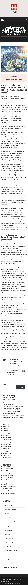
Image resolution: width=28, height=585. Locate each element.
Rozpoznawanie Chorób (10, 486)
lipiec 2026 (6, 427)
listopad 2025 (7, 441)
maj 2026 (5, 430)
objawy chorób (7, 483)
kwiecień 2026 (7, 432)
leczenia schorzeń (8, 474)
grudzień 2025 (7, 439)
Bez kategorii (14, 76)
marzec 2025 (7, 455)
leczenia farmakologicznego (11, 472)
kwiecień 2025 (7, 453)
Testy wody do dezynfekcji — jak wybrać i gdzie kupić (12, 398)
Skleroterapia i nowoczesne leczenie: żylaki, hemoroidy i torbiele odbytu (14, 416)
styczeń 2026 (7, 437)
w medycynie (7, 490)
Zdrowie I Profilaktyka (9, 493)
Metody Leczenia (8, 477)
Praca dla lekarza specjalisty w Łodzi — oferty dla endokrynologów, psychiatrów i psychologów (13, 408)
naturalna (6, 479)
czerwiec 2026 (7, 428)
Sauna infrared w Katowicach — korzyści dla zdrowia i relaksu (12, 412)
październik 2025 (8, 443)
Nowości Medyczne (8, 481)
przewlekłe (6, 484)
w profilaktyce (7, 492)
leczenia (5, 470)
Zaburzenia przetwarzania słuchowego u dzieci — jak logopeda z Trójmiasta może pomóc (14, 402)
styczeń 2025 (7, 457)
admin (20, 79)
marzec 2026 (7, 434)
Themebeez (17, 583)
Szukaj (4, 384)
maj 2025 (5, 452)
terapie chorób (7, 488)
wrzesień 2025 (7, 444)
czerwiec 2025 (7, 450)
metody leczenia (8, 476)
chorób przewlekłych (9, 468)
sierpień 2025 (7, 446)
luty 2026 (5, 435)
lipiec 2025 (6, 448)
